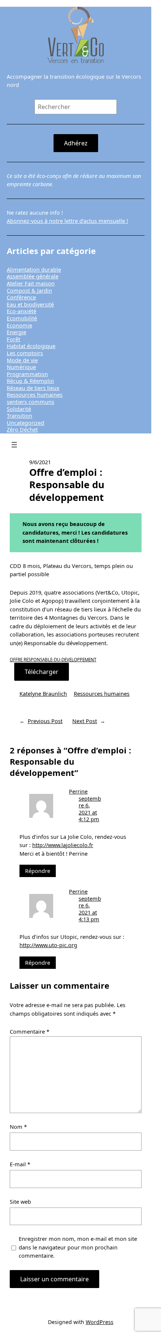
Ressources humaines (35, 394)
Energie (16, 332)
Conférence (21, 297)
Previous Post (45, 721)
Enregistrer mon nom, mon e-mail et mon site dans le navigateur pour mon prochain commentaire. (78, 1247)
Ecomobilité (22, 318)
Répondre (37, 870)
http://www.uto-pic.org (48, 945)
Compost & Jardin (29, 290)
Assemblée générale (32, 276)
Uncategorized (25, 422)
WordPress (99, 1322)
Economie (19, 325)
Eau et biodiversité (30, 304)
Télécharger (41, 672)
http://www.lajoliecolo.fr (62, 845)
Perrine (78, 791)
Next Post (84, 721)
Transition (19, 415)
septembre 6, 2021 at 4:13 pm (90, 909)
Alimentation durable (34, 269)
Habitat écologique (31, 346)
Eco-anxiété (21, 311)
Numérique (21, 367)
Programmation (27, 374)
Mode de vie (22, 360)
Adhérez (76, 143)
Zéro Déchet (22, 429)
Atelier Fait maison (31, 283)
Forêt (13, 339)
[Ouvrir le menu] (14, 444)
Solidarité (19, 408)
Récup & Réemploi (30, 380)
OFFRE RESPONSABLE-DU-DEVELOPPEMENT (53, 659)
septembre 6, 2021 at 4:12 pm (90, 809)
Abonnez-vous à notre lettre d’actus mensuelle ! (67, 220)
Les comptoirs (25, 353)
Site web (20, 1201)
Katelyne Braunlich (43, 693)
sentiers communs (30, 401)
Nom (18, 1126)
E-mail (20, 1164)
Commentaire (29, 1031)
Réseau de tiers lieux (33, 388)
